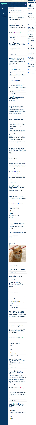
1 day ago (19, 32)
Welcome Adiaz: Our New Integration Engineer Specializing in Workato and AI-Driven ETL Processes (17, 405)
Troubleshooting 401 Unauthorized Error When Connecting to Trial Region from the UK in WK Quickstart (17, 224)
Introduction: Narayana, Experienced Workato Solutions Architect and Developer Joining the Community (16, 187)
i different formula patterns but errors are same (17, 269)
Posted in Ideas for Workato (12, 10)
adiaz (17, 407)
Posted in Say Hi (11, 185)
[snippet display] (26, 8)
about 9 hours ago (19, 10)
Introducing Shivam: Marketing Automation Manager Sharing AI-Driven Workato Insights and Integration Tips (16, 107)
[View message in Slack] (21, 10)
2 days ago (18, 69)
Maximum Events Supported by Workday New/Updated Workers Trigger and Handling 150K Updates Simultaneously (16, 326)
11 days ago (20, 337)
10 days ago (19, 282)
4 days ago (18, 171)
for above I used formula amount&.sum (15, 276)
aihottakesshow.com (18, 305)
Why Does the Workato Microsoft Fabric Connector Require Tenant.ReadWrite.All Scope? (16, 372)
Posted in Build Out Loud (11, 387)
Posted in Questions (11, 32)
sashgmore (17, 207)
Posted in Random (11, 301)
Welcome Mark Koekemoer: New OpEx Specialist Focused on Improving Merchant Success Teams (16, 340)
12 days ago (19, 387)
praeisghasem (11, 60)
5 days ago (20, 203)
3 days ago (17, 158)
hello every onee (12, 243)
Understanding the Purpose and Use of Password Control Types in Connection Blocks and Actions (16, 71)
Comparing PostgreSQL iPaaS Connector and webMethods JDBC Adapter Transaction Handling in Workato (16, 120)
